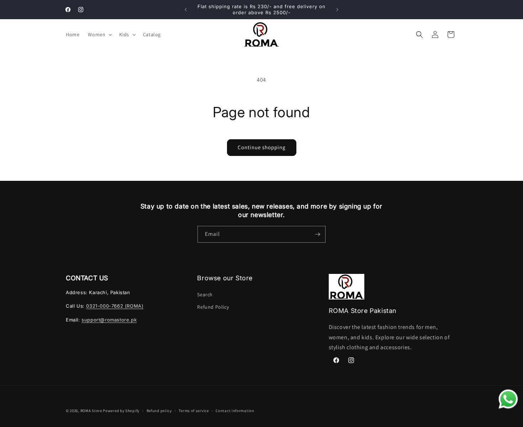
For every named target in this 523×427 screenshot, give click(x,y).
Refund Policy (213, 306)
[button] (99, 34)
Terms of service (193, 410)
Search (205, 294)
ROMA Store (91, 410)
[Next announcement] (337, 9)
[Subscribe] (317, 234)
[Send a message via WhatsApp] (508, 399)
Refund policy (159, 410)
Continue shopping (262, 147)
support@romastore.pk (109, 319)
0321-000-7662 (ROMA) (114, 306)
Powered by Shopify (121, 410)
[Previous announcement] (186, 9)
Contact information (235, 410)
